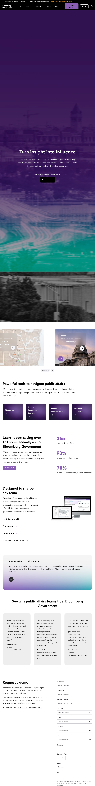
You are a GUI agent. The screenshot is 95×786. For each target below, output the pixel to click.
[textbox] (79, 758)
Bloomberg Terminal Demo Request (39, 1)
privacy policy (87, 781)
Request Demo (47, 180)
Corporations (9, 526)
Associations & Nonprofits (14, 540)
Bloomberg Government (7, 6)
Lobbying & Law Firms (12, 519)
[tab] (42, 370)
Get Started (9, 468)
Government (8, 533)
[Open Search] (92, 6)
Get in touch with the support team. (29, 707)
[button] (17, 1)
